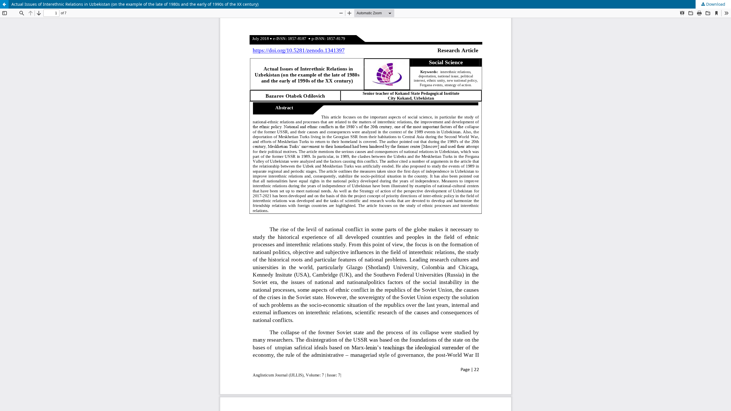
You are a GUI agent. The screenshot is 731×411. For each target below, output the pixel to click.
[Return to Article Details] (4, 4)
